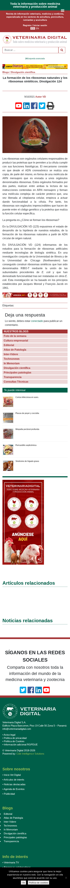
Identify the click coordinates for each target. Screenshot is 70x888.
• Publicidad (8, 794)
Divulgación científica (23, 72)
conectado (37, 321)
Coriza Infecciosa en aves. (27, 397)
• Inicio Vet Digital (11, 775)
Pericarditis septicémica (25, 445)
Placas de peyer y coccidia (27, 413)
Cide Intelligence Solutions (30, 753)
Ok (23, 882)
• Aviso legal (8, 735)
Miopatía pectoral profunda (27, 429)
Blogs (5, 72)
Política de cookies (38, 882)
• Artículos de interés (13, 779)
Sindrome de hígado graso (27, 461)
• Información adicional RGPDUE (20, 744)
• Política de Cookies (13, 741)
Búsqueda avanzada (35, 58)
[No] (66, 877)
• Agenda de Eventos (13, 789)
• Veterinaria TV (10, 862)
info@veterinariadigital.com (16, 729)
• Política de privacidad (14, 738)
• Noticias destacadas (14, 784)
